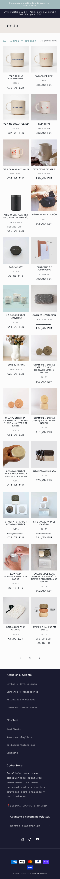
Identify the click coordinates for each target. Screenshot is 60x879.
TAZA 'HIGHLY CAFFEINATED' (15, 77)
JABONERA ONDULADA (44, 471)
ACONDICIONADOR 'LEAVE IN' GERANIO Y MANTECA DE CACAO (16, 474)
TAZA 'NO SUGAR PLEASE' (16, 124)
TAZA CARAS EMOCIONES (16, 169)
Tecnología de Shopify (37, 873)
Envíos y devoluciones (22, 684)
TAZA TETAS (44, 124)
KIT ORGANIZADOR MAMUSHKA (16, 316)
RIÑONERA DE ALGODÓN (44, 214)
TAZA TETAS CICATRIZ (44, 169)
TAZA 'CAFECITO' (44, 76)
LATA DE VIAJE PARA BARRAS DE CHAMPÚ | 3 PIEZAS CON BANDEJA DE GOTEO (44, 578)
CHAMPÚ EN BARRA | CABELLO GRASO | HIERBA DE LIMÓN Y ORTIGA (44, 369)
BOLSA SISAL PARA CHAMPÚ (16, 628)
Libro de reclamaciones (22, 707)
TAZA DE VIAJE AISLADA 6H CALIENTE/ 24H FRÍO (16, 216)
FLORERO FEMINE (16, 365)
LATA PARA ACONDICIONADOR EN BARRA (15, 576)
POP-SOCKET (15, 267)
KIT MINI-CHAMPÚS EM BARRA (44, 628)
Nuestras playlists (19, 737)
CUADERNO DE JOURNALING (44, 268)
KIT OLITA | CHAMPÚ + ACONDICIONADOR (15, 523)
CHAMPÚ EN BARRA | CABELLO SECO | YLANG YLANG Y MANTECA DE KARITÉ (16, 422)
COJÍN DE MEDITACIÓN (44, 315)
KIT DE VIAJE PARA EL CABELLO (44, 523)
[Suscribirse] (49, 826)
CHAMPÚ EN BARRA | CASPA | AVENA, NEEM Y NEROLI (44, 420)
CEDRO (23, 873)
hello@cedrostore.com (21, 745)
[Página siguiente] (39, 658)
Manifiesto (14, 729)
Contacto (12, 752)
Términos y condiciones (22, 691)
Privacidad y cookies (21, 699)
